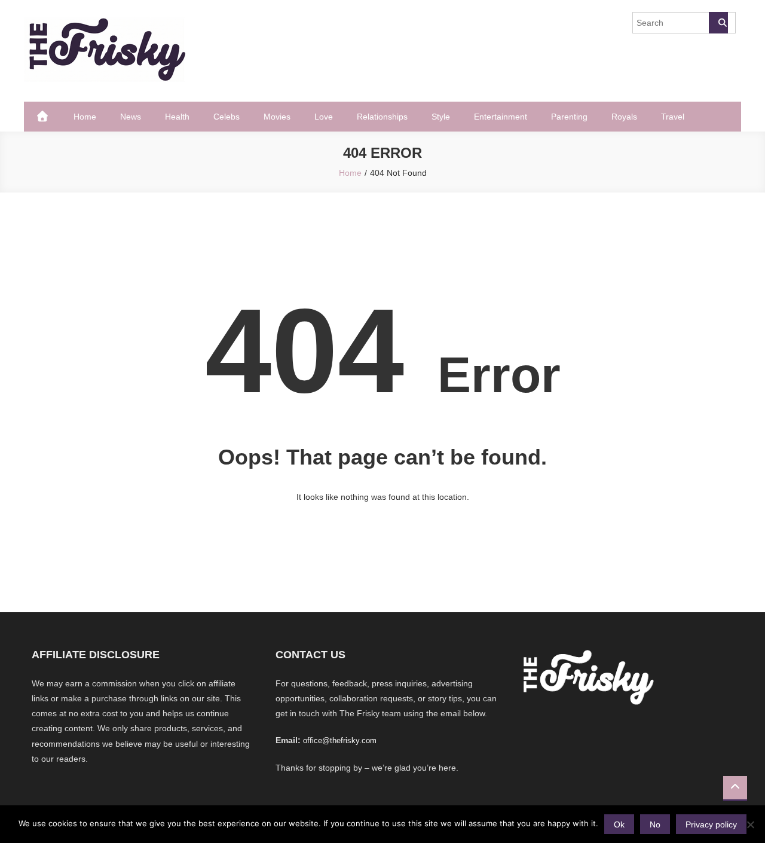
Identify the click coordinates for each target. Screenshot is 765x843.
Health (177, 116)
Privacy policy (711, 824)
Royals (624, 116)
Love (323, 116)
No (655, 824)
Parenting (569, 116)
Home (85, 116)
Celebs (226, 116)
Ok (619, 824)
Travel (672, 116)
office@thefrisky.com (340, 740)
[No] (750, 824)
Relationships (382, 116)
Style (441, 116)
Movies (277, 116)
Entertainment (500, 116)
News (130, 116)
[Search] (718, 22)
